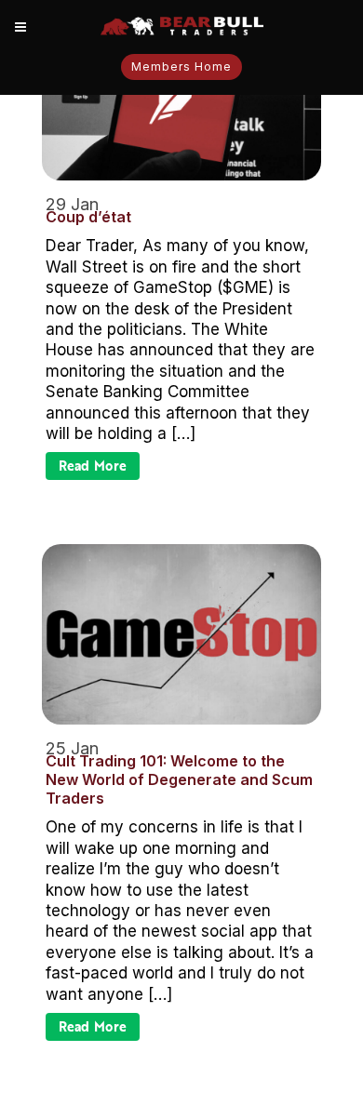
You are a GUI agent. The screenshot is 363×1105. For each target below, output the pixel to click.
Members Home (181, 66)
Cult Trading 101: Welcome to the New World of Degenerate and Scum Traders (179, 779)
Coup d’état (88, 216)
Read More (93, 465)
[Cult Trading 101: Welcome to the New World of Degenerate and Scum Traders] (181, 634)
